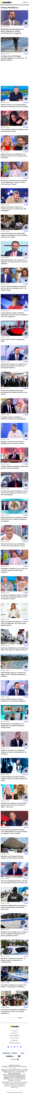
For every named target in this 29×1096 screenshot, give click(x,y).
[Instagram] (14, 1047)
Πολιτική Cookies (14, 1038)
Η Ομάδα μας (14, 1040)
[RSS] (8, 1047)
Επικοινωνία (14, 1030)
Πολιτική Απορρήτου (14, 1035)
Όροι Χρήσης (14, 1033)
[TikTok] (20, 1047)
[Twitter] (17, 1047)
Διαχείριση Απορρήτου (14, 1042)
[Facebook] (11, 1047)
